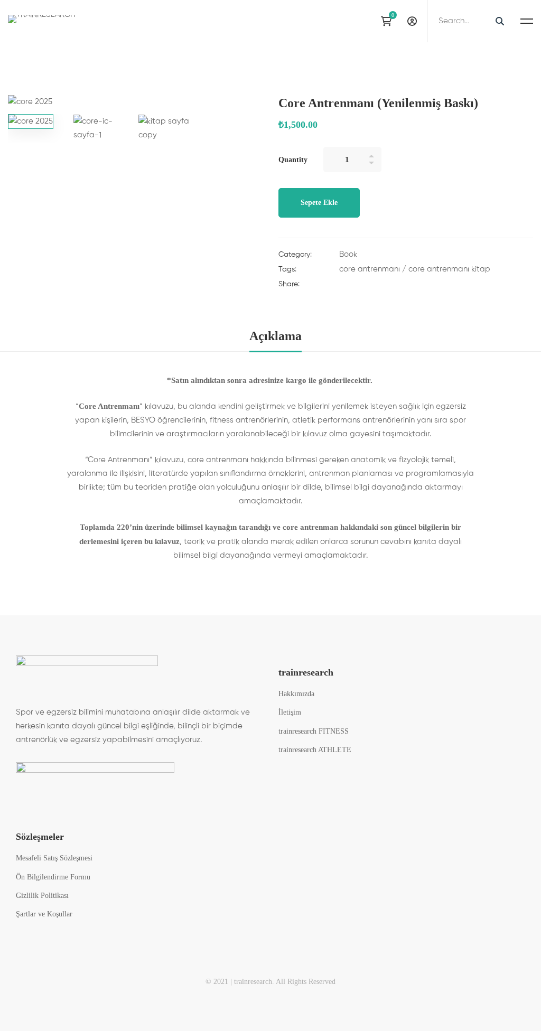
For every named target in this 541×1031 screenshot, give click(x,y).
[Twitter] (362, 286)
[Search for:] (470, 21)
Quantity (292, 160)
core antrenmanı (369, 269)
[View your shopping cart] (389, 21)
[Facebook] (342, 286)
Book (348, 254)
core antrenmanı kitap (449, 269)
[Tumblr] (403, 286)
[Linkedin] (382, 286)
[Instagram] (367, 21)
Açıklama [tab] (275, 336)
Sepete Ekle (319, 203)
